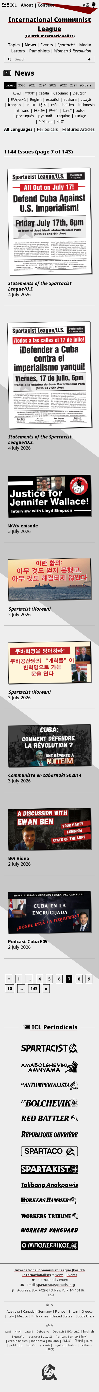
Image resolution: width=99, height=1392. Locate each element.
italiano (23, 110)
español (52, 99)
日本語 (39, 110)
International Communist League (49, 26)
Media (85, 45)
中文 (60, 121)
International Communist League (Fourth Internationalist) (49, 1272)
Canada (29, 1311)
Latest (10, 85)
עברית (30, 104)
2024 (42, 85)
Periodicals (47, 129)
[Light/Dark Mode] (93, 5)
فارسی (86, 99)
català (44, 93)
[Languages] (85, 5)
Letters (18, 51)
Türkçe (80, 115)
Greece (87, 1311)
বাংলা (30, 93)
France (60, 1311)
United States (62, 1316)
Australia (13, 1311)
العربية (17, 94)
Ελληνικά (18, 99)
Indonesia (86, 104)
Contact (46, 5)
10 (9, 988)
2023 (52, 85)
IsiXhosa (46, 121)
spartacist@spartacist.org (55, 1284)
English (36, 99)
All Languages (18, 129)
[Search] (90, 59)
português (25, 115)
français (14, 104)
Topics (14, 45)
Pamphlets (39, 51)
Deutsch (80, 93)
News (30, 45)
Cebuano (60, 93)
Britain (73, 1311)
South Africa (85, 1316)
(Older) (85, 85)
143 (33, 988)
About (27, 5)
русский (45, 115)
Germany (45, 1311)
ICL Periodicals (53, 1027)
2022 (63, 85)
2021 (73, 85)
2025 (32, 85)
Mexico (22, 1316)
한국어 (54, 110)
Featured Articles (78, 129)
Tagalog (63, 115)
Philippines (39, 1316)
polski (80, 110)
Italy (10, 1316)
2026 (21, 85)
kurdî (67, 110)
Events (46, 45)
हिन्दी (43, 104)
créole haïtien (62, 104)
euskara (70, 99)
